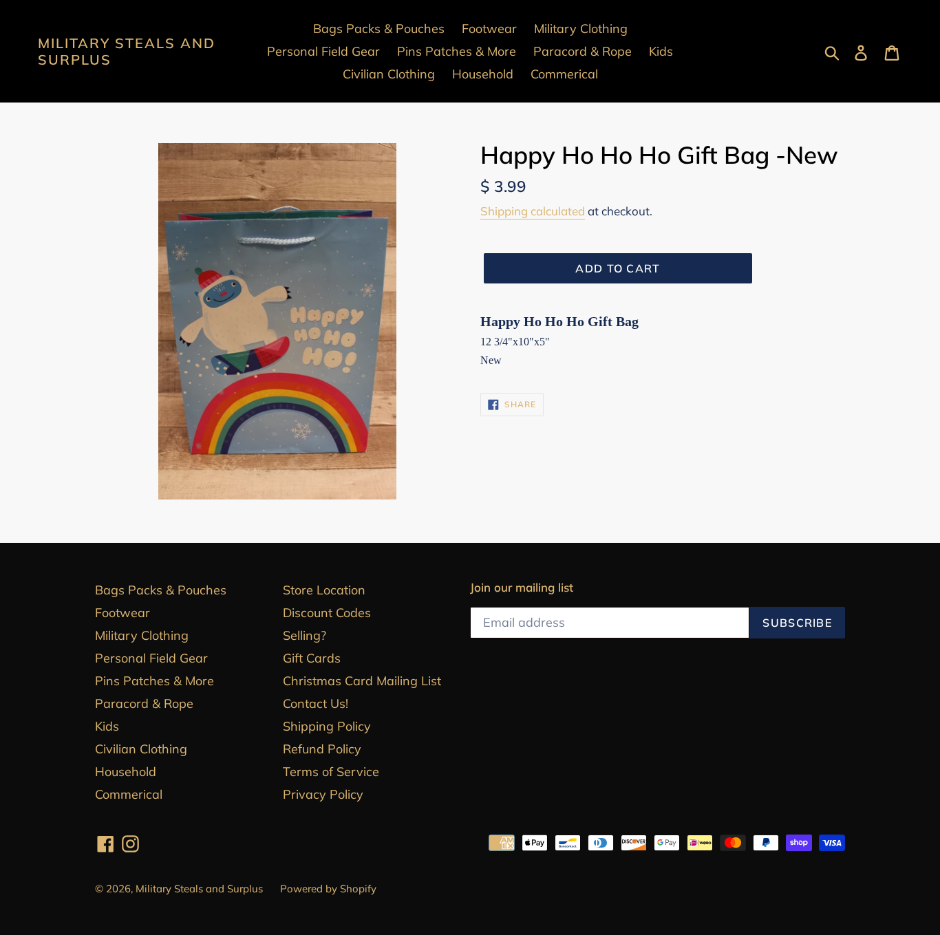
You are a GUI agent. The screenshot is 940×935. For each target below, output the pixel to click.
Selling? (304, 635)
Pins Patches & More (154, 681)
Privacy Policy (323, 794)
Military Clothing (142, 635)
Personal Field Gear (151, 658)
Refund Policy (322, 749)
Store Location (324, 590)
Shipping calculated (532, 211)
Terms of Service (331, 772)
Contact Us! (315, 703)
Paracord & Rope (144, 703)
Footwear (122, 613)
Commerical (128, 794)
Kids (107, 726)
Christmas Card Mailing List (362, 681)
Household (125, 772)
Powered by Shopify (328, 888)
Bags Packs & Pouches (160, 590)
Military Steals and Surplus (126, 51)
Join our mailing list (521, 587)
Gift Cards (312, 658)
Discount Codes (327, 613)
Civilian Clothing (141, 749)
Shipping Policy (327, 726)
